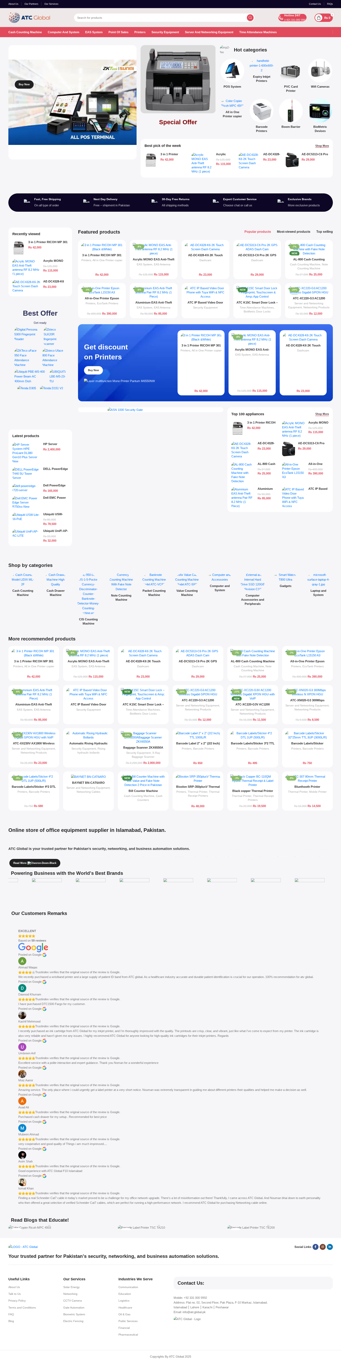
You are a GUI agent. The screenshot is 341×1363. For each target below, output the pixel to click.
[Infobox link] (292, 17)
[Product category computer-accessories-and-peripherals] (252, 590)
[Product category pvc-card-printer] (291, 77)
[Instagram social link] (323, 1247)
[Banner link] (178, 79)
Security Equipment (205, 307)
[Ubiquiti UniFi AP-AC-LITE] (26, 533)
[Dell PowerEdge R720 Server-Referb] (26, 488)
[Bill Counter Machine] (143, 780)
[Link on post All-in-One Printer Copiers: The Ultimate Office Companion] (61, 1227)
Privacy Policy (17, 1300)
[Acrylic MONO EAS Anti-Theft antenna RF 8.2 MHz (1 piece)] (202, 163)
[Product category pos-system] (232, 75)
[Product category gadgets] (285, 581)
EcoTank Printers (107, 303)
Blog (11, 1321)
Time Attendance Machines (257, 307)
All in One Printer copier (107, 260)
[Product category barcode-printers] (261, 117)
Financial (124, 1327)
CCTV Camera (72, 1300)
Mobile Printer (318, 791)
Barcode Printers (203, 748)
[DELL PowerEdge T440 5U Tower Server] (26, 473)
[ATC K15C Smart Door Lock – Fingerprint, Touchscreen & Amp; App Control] (257, 292)
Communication (128, 1287)
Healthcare (125, 1307)
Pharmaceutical (128, 1334)
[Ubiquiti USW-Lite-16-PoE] (26, 517)
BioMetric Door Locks (257, 311)
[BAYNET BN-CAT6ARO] (88, 776)
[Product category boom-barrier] (291, 115)
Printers (86, 260)
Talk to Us (14, 1293)
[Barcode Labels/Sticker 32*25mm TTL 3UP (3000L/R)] (307, 735)
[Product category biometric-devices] (320, 117)
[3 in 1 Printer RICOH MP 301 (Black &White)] (151, 160)
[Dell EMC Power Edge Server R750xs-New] (26, 502)
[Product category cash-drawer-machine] (55, 586)
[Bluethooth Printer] (307, 778)
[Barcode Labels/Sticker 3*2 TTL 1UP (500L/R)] (252, 735)
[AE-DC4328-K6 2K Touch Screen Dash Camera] (249, 161)
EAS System (144, 264)
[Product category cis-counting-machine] (88, 600)
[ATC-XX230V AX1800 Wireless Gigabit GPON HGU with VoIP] (33, 735)
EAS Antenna (162, 264)
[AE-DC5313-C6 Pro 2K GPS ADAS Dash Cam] (292, 160)
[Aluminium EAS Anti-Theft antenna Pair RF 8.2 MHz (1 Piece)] (154, 292)
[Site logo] (29, 17)
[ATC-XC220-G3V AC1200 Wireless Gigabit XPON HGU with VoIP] (252, 694)
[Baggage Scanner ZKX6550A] (143, 737)
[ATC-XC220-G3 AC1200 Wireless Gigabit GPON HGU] (309, 290)
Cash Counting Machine (305, 264)
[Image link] (27, 334)
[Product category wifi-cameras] (320, 75)
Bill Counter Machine (143, 791)
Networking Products (316, 307)
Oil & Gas (124, 1314)
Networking (70, 1293)
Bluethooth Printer (307, 786)
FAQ (11, 1314)
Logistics (123, 1300)
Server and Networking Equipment (197, 705)
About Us (14, 1287)
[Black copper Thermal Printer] (252, 780)
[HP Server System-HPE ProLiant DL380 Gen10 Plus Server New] (26, 452)
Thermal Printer (197, 791)
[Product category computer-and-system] (219, 583)
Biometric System (74, 1314)
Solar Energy (71, 1287)
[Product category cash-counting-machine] (22, 586)
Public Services (128, 1321)
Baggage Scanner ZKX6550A (143, 747)
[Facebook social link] (316, 1247)
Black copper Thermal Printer (252, 791)
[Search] (250, 17)
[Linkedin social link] (330, 1247)
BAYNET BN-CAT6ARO (88, 782)
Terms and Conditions (22, 1307)
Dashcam (205, 260)
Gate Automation (73, 1307)
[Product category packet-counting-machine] (154, 586)
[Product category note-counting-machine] (121, 588)
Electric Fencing (73, 1321)
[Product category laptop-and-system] (318, 586)
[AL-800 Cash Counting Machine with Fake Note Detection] (309, 249)
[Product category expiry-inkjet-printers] (261, 72)
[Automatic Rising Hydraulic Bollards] (88, 735)
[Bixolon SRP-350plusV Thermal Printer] (198, 778)
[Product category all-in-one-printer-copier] (232, 109)
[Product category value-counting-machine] (187, 586)
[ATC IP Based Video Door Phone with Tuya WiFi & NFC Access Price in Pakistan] (205, 292)
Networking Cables (88, 791)
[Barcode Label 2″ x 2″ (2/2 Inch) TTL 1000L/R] (198, 735)
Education (124, 1293)
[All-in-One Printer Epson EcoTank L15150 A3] (102, 290)
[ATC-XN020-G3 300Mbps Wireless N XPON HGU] (307, 692)
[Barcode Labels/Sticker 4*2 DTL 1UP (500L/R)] (33, 778)
